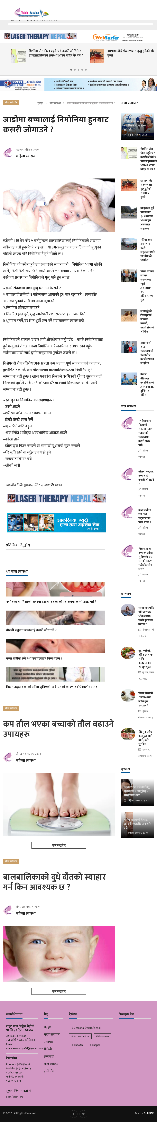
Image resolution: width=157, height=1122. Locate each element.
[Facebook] (73, 1114)
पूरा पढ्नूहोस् (59, 845)
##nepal (94, 1045)
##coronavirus (80, 1036)
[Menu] (6, 8)
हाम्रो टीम (49, 1071)
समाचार (48, 1042)
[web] (118, 37)
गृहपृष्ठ (40, 103)
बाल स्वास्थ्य (55, 103)
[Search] (152, 8)
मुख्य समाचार (52, 1034)
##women (102, 1036)
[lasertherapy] (39, 36)
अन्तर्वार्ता (49, 1056)
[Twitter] (83, 1114)
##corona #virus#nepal (86, 1028)
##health (77, 1045)
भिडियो (48, 1049)
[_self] (78, 86)
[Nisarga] (55, 523)
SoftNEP (149, 1113)
